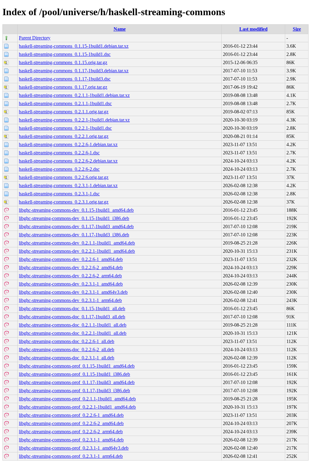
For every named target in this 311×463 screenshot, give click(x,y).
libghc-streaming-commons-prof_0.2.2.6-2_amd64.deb (71, 423)
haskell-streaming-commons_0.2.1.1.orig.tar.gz (63, 111)
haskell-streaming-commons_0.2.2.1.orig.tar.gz (63, 136)
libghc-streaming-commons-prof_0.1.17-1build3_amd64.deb (77, 382)
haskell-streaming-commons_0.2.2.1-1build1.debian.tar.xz (74, 119)
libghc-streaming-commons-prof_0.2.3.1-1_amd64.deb (71, 439)
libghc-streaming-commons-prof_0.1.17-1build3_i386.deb (74, 390)
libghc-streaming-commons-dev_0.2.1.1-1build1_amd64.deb (77, 242)
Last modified (253, 29)
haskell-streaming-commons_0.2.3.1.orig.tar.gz (63, 201)
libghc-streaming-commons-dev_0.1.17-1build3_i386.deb (74, 234)
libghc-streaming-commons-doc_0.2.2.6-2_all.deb (66, 349)
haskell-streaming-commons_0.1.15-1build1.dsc (65, 54)
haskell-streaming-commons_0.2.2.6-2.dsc (59, 169)
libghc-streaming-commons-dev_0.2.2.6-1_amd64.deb (71, 259)
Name (120, 29)
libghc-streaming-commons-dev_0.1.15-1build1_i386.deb (74, 218)
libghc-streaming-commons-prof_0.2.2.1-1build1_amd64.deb (77, 407)
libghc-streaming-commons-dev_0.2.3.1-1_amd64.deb (71, 283)
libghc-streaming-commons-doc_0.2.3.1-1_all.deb (66, 357)
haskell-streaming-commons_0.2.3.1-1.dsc (59, 193)
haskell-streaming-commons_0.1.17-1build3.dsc (65, 78)
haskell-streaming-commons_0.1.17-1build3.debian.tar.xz (73, 70)
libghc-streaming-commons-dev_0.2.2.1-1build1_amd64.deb (77, 251)
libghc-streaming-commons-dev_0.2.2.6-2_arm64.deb (70, 275)
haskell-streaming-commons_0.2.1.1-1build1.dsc (65, 103)
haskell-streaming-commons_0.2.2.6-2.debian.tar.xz (68, 160)
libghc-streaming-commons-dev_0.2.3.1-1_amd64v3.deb (73, 292)
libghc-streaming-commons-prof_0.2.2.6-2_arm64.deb (71, 431)
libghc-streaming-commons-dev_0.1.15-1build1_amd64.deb (76, 210)
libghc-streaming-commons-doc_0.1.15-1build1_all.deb (72, 308)
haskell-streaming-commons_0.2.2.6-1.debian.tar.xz (68, 144)
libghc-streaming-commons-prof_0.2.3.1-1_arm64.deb (71, 456)
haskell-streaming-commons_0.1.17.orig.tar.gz (63, 87)
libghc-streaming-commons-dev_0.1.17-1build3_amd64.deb (76, 226)
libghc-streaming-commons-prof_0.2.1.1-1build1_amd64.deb (77, 398)
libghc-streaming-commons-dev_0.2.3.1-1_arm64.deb (70, 300)
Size (297, 29)
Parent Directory (34, 37)
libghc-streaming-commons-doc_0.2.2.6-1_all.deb (66, 341)
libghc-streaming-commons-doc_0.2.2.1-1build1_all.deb (72, 333)
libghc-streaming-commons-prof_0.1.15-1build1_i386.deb (74, 374)
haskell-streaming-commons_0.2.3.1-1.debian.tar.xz (68, 185)
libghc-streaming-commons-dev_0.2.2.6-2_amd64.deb (71, 267)
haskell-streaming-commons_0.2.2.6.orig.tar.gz (63, 177)
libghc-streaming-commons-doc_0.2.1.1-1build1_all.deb (72, 325)
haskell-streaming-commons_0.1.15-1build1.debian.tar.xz (73, 46)
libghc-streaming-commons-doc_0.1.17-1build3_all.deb (72, 316)
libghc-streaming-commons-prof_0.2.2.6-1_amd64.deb (71, 415)
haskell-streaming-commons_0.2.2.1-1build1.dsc (65, 128)
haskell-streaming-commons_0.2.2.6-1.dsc (59, 152)
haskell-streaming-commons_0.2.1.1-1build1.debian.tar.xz (74, 95)
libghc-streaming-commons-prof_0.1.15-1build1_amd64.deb (77, 366)
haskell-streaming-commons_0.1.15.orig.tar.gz (63, 62)
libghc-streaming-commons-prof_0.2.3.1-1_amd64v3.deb (73, 448)
